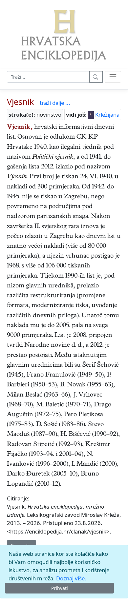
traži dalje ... (55, 103)
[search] (113, 77)
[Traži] (96, 77)
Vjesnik (20, 101)
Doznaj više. (71, 578)
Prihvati (59, 588)
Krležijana (106, 114)
